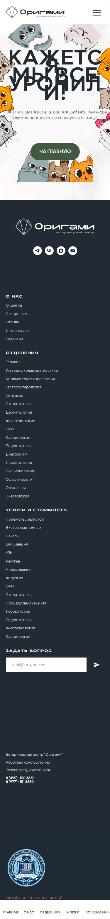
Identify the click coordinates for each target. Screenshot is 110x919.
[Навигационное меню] (97, 13)
